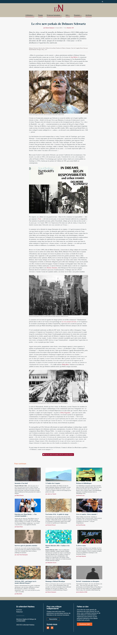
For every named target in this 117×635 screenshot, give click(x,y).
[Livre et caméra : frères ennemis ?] (89, 505)
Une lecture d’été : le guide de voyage (57, 514)
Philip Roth (65, 364)
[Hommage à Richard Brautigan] (59, 572)
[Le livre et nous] (89, 536)
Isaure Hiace (20, 526)
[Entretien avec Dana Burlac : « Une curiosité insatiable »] (28, 505)
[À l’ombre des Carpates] (59, 474)
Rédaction (19, 612)
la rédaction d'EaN (82, 592)
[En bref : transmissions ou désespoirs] (89, 572)
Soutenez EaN (84, 624)
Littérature (29, 15)
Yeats (39, 219)
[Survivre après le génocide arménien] (28, 536)
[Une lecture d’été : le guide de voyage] (59, 505)
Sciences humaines (53, 15)
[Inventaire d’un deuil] (28, 474)
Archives (89, 15)
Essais (40, 15)
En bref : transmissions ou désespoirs (87, 581)
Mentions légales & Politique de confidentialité (26, 620)
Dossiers (77, 15)
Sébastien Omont (51, 562)
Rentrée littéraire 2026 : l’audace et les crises (57, 546)
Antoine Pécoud (51, 525)
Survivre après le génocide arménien (26, 545)
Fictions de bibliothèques (84, 483)
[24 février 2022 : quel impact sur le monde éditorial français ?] (28, 572)
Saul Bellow (74, 57)
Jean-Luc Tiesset (51, 494)
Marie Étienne (20, 495)
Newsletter (53, 619)
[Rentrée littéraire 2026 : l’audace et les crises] (59, 536)
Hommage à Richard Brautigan (55, 581)
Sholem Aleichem (52, 268)
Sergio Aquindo (82, 556)
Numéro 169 (70, 28)
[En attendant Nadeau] (58, 8)
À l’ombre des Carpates (53, 483)
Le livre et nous (81, 545)
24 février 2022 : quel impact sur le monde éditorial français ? (25, 582)
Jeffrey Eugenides (65, 412)
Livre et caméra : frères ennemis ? (86, 514)
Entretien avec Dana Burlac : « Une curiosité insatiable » (26, 515)
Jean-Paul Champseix (22, 554)
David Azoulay (81, 525)
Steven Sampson (49, 28)
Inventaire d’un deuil (21, 483)
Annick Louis (81, 495)
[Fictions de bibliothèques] (89, 474)
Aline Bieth (19, 593)
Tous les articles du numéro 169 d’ (59, 454)
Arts (67, 15)
